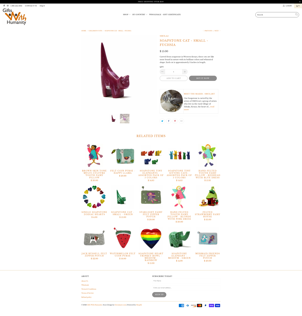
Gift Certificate (172, 15)
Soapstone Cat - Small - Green (123, 197)
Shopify (139, 305)
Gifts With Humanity (94, 305)
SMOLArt (164, 36)
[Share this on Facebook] (168, 121)
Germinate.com (120, 305)
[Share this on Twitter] (162, 121)
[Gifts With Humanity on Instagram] (8, 6)
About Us (84, 281)
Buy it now (202, 78)
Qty (162, 67)
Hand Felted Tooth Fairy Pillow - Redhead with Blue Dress (208, 155)
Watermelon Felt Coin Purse (123, 238)
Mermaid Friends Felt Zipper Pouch (208, 238)
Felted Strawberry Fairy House (208, 197)
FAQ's (42, 6)
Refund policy (86, 297)
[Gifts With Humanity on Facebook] (4, 6)
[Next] (153, 72)
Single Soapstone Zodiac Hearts (94, 197)
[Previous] (85, 72)
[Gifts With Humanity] (25, 17)
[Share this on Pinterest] (175, 121)
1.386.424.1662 (16, 6)
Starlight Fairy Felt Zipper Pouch (151, 197)
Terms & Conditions (88, 289)
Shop (125, 15)
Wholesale (155, 15)
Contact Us (31, 6)
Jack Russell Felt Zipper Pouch (94, 238)
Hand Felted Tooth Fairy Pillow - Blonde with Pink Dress (179, 197)
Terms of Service (87, 293)
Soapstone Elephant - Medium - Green (179, 238)
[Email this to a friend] (181, 121)
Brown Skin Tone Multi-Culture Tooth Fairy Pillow (94, 155)
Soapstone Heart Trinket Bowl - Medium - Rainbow (151, 238)
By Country (138, 15)
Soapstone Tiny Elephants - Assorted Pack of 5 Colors (151, 155)
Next (216, 31)
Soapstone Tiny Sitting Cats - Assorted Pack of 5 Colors (179, 155)
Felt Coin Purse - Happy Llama (123, 155)
